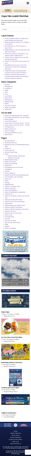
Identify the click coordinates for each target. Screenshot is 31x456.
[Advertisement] (15, 10)
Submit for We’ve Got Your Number (15, 201)
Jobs (6, 92)
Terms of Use (8, 215)
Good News (8, 88)
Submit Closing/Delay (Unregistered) (15, 192)
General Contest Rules (11, 152)
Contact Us (8, 148)
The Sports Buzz (9, 127)
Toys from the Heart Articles (12, 222)
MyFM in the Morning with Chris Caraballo (16, 115)
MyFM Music (8, 134)
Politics (7, 103)
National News (9, 100)
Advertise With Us (10, 140)
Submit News (8, 203)
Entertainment (9, 86)
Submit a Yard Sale (10, 188)
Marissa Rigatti (9, 119)
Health (6, 90)
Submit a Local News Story (12, 186)
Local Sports (8, 96)
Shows (7, 180)
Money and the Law (10, 129)
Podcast (7, 171)
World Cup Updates (10, 107)
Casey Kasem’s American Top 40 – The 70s (17, 123)
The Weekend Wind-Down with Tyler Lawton (17, 117)
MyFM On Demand (10, 161)
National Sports (9, 101)
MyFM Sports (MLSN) (11, 163)
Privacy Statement (10, 173)
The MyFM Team (9, 217)
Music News (8, 98)
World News (8, 109)
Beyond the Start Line (11, 142)
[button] (28, 3)
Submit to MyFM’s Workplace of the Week (17, 209)
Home (6, 154)
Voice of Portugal (9, 130)
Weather (7, 226)
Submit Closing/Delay (11, 190)
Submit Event (8, 194)
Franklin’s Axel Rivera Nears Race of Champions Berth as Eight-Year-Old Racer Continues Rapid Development (17, 76)
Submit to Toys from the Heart (13, 213)
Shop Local (8, 179)
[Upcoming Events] (15, 302)
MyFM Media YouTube (11, 159)
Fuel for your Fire (9, 150)
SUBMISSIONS (9, 184)
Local (6, 94)
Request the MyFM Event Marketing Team (17, 175)
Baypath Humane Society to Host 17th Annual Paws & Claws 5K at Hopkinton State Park (16, 67)
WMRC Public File (16, 433)
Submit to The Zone (10, 211)
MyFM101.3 (8, 165)
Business (7, 84)
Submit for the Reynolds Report (13, 199)
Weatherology (15, 453)
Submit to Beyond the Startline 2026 (15, 205)
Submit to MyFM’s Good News (13, 207)
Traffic (6, 224)
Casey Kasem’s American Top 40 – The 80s (17, 125)
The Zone (7, 218)
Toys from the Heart (10, 105)
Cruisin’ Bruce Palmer (11, 121)
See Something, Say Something (14, 177)
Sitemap (7, 182)
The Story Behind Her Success (13, 132)
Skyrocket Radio (20, 451)
